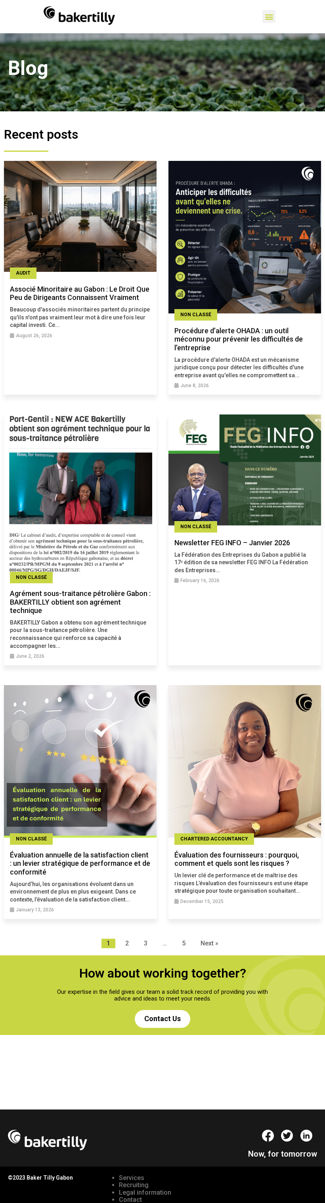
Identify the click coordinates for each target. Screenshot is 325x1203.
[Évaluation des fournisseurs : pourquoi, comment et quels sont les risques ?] (244, 762)
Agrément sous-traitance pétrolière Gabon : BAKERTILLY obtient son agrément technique (80, 602)
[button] (268, 16)
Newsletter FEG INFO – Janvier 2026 (232, 542)
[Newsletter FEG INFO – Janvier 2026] (244, 470)
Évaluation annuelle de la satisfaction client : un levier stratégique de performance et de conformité (80, 863)
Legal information (145, 1192)
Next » (209, 943)
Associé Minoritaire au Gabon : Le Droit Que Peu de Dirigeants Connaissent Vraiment (79, 293)
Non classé (195, 314)
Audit (23, 273)
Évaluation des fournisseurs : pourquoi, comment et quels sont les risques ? (236, 859)
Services (131, 1178)
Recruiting (134, 1185)
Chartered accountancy (214, 839)
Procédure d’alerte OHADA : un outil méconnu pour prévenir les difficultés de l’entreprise (238, 339)
